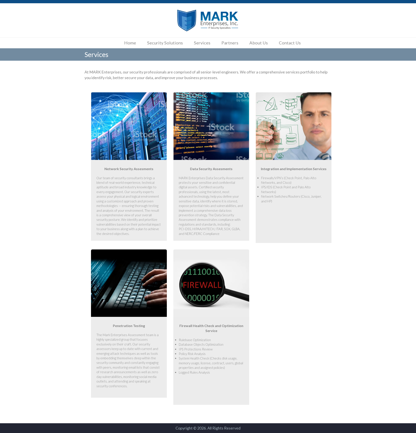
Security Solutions (165, 42)
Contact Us (290, 42)
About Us (258, 42)
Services (202, 42)
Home (130, 42)
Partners (229, 42)
